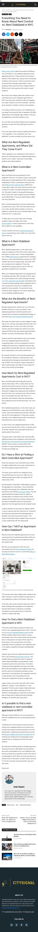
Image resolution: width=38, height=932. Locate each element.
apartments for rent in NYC (13, 912)
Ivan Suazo (8, 29)
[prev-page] (3, 863)
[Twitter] (8, 34)
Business (4, 849)
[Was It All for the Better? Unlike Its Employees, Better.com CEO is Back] (7, 856)
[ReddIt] (12, 34)
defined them (14, 257)
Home (3, 10)
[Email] (16, 34)
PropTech (4, 859)
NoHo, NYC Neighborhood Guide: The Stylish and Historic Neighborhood (10, 819)
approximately (6, 223)
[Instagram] (11, 925)
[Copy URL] (21, 34)
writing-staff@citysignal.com (10, 908)
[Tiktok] (16, 925)
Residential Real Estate (25, 805)
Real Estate (9, 10)
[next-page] (6, 863)
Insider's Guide (10, 805)
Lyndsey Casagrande (28, 590)
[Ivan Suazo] (3, 29)
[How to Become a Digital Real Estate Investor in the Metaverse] (7, 846)
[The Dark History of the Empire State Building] (7, 837)
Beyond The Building (5, 839)
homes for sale (29, 912)
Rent (10, 14)
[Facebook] (4, 34)
